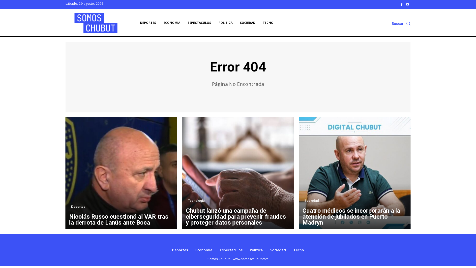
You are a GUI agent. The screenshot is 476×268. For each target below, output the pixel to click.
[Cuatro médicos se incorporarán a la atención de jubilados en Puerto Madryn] (355, 173)
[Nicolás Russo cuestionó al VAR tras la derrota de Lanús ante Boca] (121, 173)
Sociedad (311, 200)
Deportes (78, 206)
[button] (401, 23)
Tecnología (196, 200)
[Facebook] (402, 4)
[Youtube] (408, 4)
